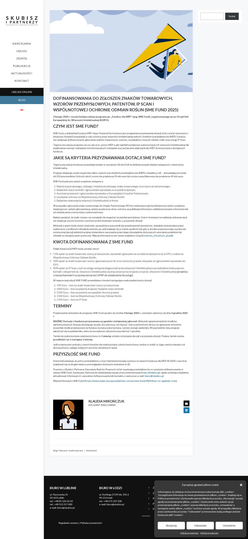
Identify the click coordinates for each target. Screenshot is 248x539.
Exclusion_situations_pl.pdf (157, 235)
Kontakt (22, 80)
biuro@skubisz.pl (154, 375)
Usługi (21, 51)
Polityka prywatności (189, 533)
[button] (241, 485)
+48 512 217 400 (63, 504)
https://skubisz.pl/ (150, 372)
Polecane (63, 450)
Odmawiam (200, 525)
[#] (68, 415)
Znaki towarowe (76, 450)
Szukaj (232, 16)
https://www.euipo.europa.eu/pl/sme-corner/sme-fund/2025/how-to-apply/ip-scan (130, 380)
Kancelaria (21, 43)
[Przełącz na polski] (22, 109)
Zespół (21, 58)
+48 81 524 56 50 (63, 501)
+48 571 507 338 (113, 501)
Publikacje (22, 65)
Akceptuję (171, 525)
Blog (55, 450)
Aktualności (21, 73)
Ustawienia (229, 525)
